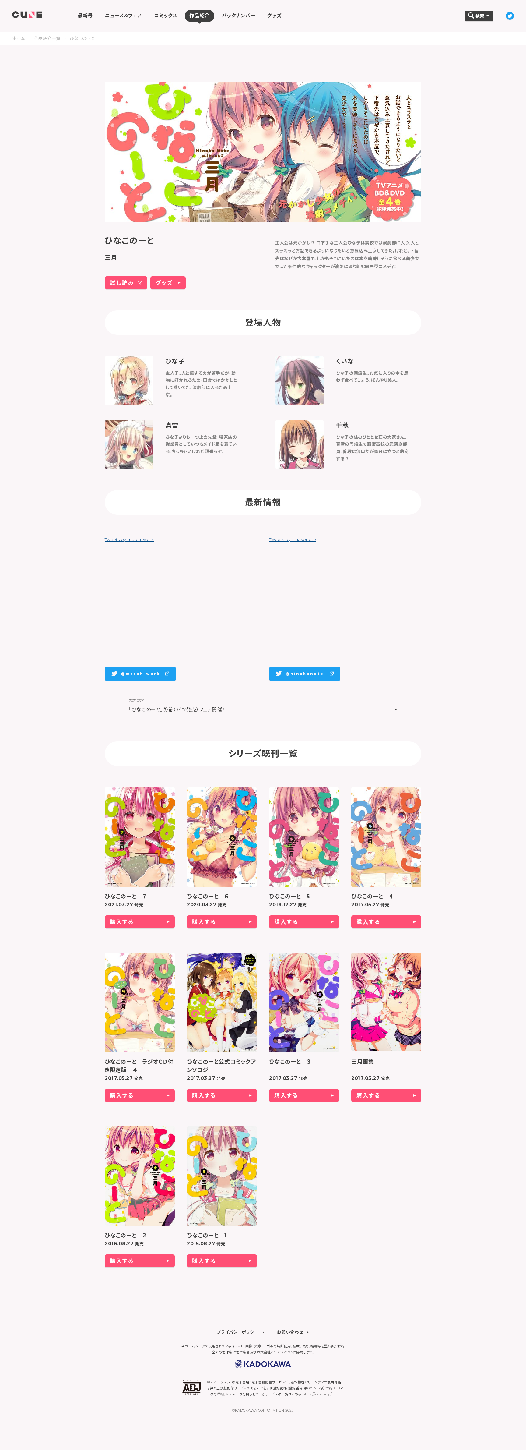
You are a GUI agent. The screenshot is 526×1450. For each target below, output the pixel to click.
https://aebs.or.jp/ (317, 1394)
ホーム (18, 38)
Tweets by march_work (129, 539)
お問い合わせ (290, 1332)
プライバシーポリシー (238, 1332)
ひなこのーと (82, 38)
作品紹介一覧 (47, 38)
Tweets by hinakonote (292, 539)
